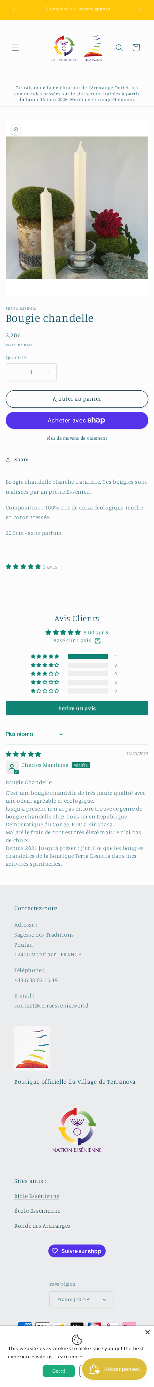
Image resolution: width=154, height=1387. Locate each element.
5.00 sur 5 (96, 632)
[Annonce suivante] (140, 10)
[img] (23, 754)
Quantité (16, 357)
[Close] (147, 1332)
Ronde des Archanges (42, 1225)
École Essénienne (37, 1210)
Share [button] (21, 459)
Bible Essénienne (36, 1196)
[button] (15, 47)
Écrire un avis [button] (77, 708)
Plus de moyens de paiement (77, 438)
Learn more (69, 1356)
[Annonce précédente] (13, 10)
